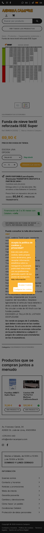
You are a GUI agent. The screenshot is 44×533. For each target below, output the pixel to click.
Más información (18, 279)
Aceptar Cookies (25, 285)
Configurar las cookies (23, 289)
